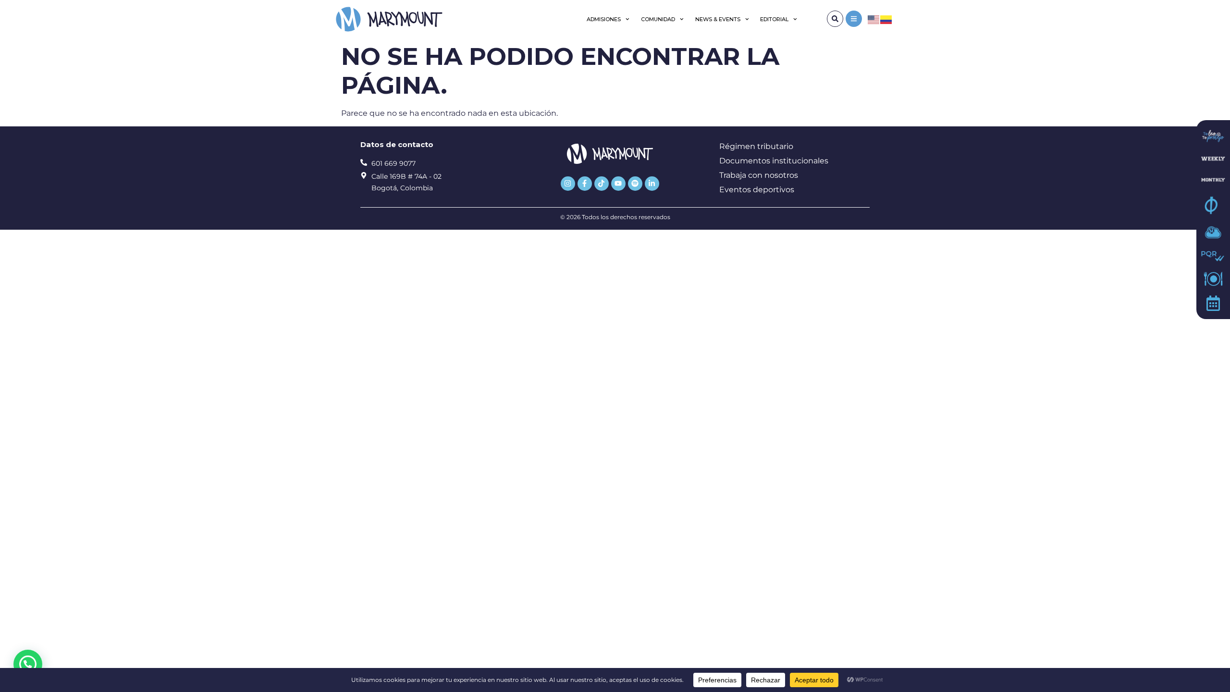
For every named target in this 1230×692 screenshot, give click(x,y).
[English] (874, 19)
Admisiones (604, 19)
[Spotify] (635, 183)
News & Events (717, 19)
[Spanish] (886, 19)
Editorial (774, 19)
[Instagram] (568, 183)
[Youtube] (618, 183)
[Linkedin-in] (652, 183)
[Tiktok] (601, 183)
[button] (27, 664)
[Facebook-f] (585, 183)
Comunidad (658, 19)
